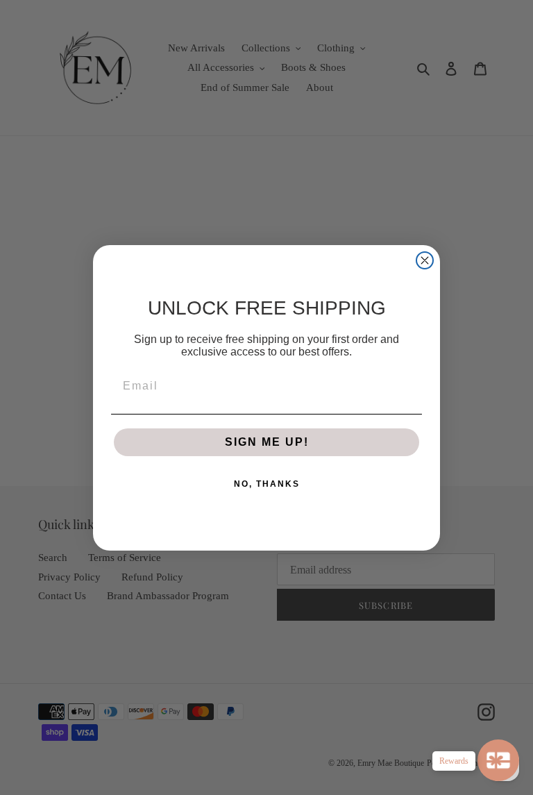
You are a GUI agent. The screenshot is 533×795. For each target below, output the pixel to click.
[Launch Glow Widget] (498, 760)
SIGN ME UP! (267, 442)
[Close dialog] (424, 260)
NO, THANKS (267, 484)
